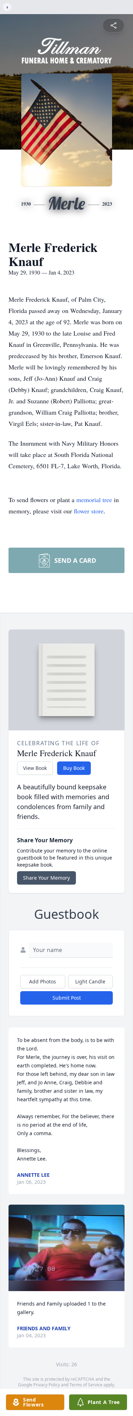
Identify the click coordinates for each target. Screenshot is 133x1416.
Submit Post (66, 997)
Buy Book (74, 768)
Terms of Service (86, 1385)
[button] (66, 1248)
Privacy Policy (46, 1385)
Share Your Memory (46, 877)
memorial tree (94, 499)
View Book (35, 768)
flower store (89, 511)
